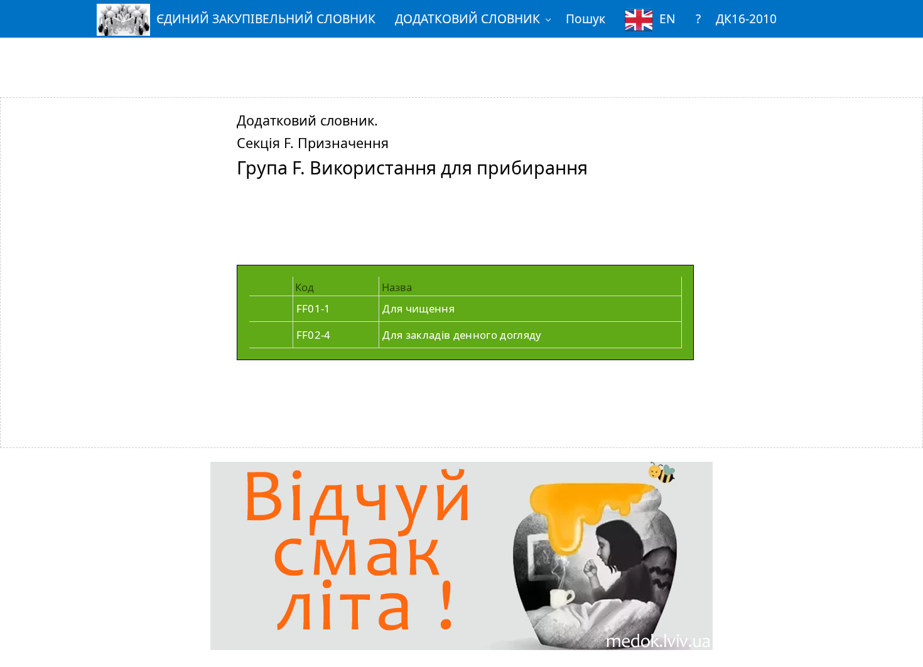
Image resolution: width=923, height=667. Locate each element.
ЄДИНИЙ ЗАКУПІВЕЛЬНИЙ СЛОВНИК (265, 18)
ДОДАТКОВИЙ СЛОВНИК (467, 18)
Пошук (585, 18)
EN (667, 18)
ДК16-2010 (746, 18)
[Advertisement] (461, 58)
